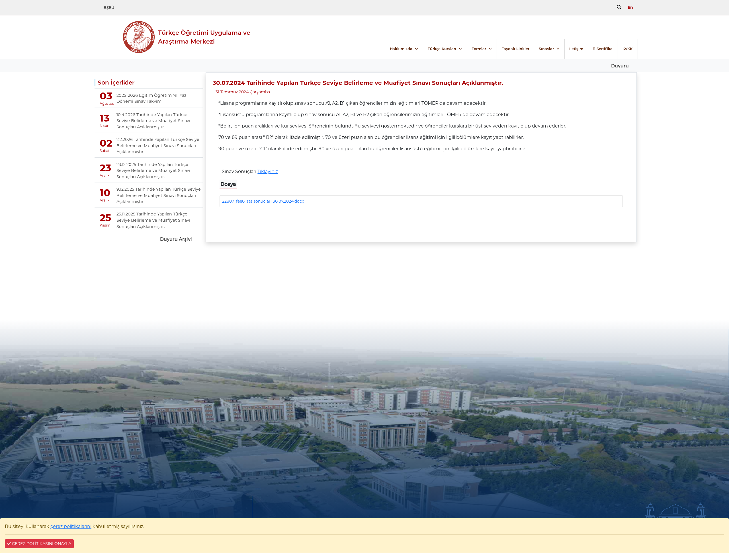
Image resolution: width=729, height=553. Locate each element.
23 (105, 168)
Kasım (104, 225)
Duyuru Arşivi (176, 239)
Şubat (104, 151)
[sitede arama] (619, 7)
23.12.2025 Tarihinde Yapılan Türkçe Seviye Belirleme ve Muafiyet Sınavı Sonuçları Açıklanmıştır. (153, 170)
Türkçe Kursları (442, 49)
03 (106, 96)
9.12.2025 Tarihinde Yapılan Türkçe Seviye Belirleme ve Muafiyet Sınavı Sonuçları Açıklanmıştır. (158, 195)
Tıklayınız (267, 171)
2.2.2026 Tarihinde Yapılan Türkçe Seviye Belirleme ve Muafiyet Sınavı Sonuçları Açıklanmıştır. (157, 145)
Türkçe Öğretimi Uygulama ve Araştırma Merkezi (204, 37)
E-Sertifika (603, 49)
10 (105, 193)
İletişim (576, 49)
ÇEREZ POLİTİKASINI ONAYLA (41, 543)
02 (106, 143)
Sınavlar (546, 49)
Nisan (104, 126)
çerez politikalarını (70, 526)
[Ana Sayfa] (107, 37)
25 (105, 217)
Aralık (104, 175)
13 (105, 118)
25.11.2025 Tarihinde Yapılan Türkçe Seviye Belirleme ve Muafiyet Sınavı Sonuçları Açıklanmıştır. (153, 220)
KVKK (627, 49)
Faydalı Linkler (515, 49)
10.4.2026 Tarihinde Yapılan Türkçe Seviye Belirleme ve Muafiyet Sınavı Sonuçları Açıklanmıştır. (153, 120)
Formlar (479, 49)
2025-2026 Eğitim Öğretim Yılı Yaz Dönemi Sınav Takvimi (151, 98)
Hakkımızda (401, 49)
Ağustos (104, 103)
